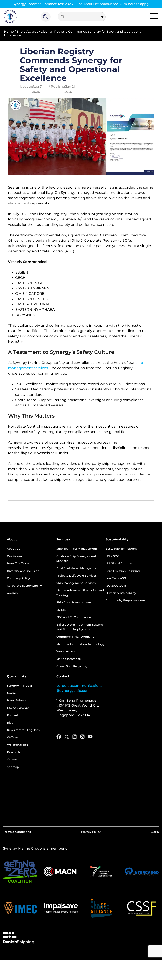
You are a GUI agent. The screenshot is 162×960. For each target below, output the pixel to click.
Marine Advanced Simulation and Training (80, 593)
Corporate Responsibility (24, 585)
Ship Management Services (76, 583)
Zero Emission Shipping (123, 571)
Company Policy (18, 578)
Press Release (16, 700)
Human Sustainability (121, 593)
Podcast (12, 715)
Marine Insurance (68, 659)
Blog (10, 722)
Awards (12, 593)
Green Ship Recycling (71, 666)
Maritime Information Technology (80, 644)
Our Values (14, 556)
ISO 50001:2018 (116, 585)
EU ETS (61, 610)
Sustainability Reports (121, 548)
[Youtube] (90, 736)
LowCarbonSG (116, 578)
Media (11, 693)
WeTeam (13, 737)
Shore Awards (27, 31)
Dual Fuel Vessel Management (78, 568)
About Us (13, 548)
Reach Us (13, 752)
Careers (12, 759)
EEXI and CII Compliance (73, 617)
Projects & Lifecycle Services (76, 575)
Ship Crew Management (73, 602)
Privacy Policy (91, 832)
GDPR (155, 832)
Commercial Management (75, 636)
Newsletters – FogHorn (23, 730)
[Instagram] (82, 736)
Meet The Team (18, 563)
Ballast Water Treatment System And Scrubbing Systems (79, 627)
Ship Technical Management (76, 548)
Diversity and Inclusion (23, 571)
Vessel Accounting (69, 651)
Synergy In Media (19, 685)
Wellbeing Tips (17, 744)
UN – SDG (112, 556)
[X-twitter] (66, 736)
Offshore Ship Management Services (76, 558)
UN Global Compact (120, 563)
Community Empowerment (125, 600)
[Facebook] (58, 736)
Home (9, 31)
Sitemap (13, 767)
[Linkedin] (74, 736)
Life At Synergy (18, 708)
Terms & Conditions (17, 832)
